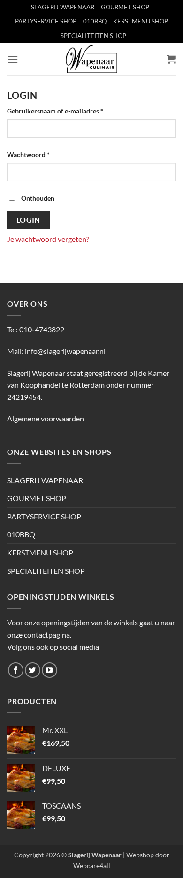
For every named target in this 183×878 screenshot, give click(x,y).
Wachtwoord (38, 154)
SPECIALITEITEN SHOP (93, 35)
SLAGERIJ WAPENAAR (62, 7)
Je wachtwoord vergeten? (48, 238)
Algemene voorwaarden (45, 418)
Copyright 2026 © (68, 855)
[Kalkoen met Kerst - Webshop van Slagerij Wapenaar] (91, 59)
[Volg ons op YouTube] (49, 670)
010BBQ (95, 21)
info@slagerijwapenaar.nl (65, 350)
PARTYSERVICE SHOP (45, 21)
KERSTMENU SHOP (140, 21)
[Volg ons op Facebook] (15, 670)
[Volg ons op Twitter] (32, 670)
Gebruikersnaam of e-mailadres (65, 110)
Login (28, 220)
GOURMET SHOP (125, 7)
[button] (12, 59)
